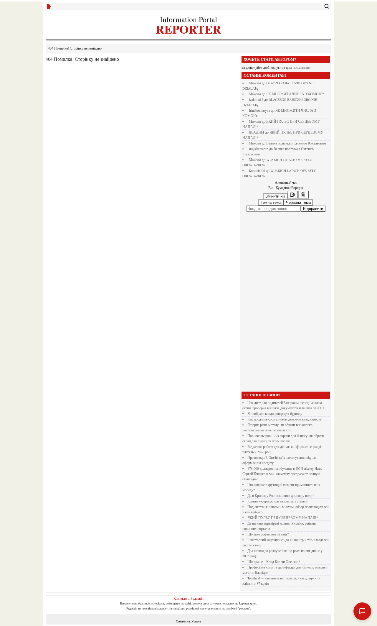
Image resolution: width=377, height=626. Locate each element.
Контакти (180, 598)
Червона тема (298, 202)
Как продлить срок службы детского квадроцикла (284, 419)
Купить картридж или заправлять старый (277, 501)
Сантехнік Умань (188, 621)
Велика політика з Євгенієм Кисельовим (296, 143)
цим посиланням (298, 67)
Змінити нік (275, 196)
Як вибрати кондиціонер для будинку (274, 413)
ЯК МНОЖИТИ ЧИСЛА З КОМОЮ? (295, 94)
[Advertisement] (286, 301)
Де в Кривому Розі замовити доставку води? (280, 495)
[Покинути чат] (292, 194)
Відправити (313, 208)
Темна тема (271, 202)
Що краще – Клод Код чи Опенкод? (273, 561)
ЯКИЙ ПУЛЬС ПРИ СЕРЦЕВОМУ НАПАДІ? (282, 517)
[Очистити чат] (303, 194)
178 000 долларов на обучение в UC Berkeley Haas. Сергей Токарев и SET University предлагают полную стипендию (282, 473)
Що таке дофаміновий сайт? (268, 534)
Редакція (197, 598)
